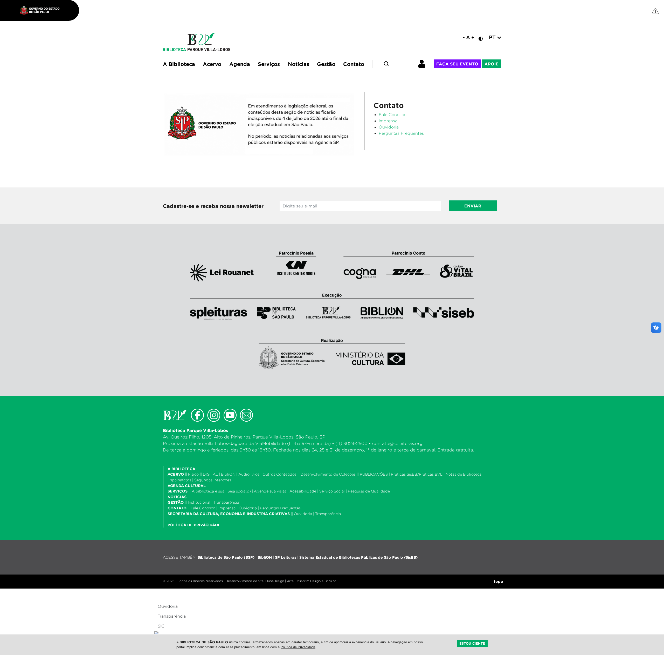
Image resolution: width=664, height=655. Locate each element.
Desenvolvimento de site (245, 581)
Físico (193, 474)
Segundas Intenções (212, 480)
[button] (426, 63)
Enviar (472, 206)
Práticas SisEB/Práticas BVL (416, 474)
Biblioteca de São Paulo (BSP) (225, 557)
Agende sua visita (270, 491)
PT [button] (493, 37)
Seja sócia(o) (239, 491)
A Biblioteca (179, 64)
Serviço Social (332, 491)
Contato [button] (353, 64)
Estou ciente (472, 643)
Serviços (269, 64)
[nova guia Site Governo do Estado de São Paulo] (42, 10)
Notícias (298, 64)
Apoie (492, 64)
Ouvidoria (389, 127)
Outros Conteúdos (279, 474)
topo (498, 581)
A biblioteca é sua (208, 491)
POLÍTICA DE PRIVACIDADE (194, 525)
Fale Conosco (392, 114)
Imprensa (388, 121)
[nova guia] (655, 11)
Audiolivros (248, 474)
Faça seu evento (457, 64)
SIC (161, 626)
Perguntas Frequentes (401, 133)
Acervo (212, 64)
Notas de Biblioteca (463, 474)
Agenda (239, 64)
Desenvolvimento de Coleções (328, 474)
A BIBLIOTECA (181, 469)
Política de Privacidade (298, 647)
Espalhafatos (179, 480)
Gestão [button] (326, 64)
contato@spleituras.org (397, 443)
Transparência (226, 502)
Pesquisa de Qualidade (369, 491)
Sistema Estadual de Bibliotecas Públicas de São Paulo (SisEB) (358, 557)
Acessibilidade (302, 491)
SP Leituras (285, 557)
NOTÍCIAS (177, 497)
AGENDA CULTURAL (187, 486)
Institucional (199, 502)
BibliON (228, 474)
